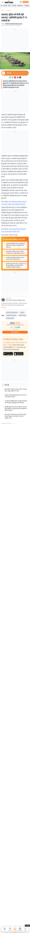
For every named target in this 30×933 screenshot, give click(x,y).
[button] (15, 60)
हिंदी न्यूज (15, 347)
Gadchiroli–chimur (11, 315)
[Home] (9, 2)
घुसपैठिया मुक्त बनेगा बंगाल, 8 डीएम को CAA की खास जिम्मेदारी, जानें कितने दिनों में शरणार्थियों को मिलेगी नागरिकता (16, 265)
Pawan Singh (22, 315)
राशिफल (10, 345)
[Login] (15, 929)
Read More (3, 307)
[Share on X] (20, 77)
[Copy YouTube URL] (15, 77)
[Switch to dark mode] (20, 2)
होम (1, 5)
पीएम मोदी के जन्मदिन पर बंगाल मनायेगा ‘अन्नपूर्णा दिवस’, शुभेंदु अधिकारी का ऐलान (15, 252)
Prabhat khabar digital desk (13, 24)
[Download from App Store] (18, 353)
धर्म (25, 342)
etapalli (22, 312)
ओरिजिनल (27, 5)
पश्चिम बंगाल (20, 5)
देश (4, 342)
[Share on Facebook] (12, 77)
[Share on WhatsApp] (10, 77)
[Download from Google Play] (8, 353)
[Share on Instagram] (18, 77)
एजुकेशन (8, 342)
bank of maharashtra (12, 312)
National (8, 10)
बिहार (9, 5)
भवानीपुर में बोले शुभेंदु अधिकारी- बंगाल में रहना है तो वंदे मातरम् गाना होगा (15, 258)
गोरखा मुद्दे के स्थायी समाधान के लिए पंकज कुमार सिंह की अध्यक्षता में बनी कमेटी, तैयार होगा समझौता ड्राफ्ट (15, 416)
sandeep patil (10, 318)
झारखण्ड (5, 5)
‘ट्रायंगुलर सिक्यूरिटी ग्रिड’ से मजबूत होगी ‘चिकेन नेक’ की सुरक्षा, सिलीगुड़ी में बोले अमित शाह (15, 245)
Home (2, 10)
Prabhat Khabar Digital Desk (16, 300)
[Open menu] (2, 2)
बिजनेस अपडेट (20, 342)
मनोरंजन (13, 342)
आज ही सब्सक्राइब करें (15, 332)
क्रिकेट (5, 345)
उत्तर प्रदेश (14, 5)
